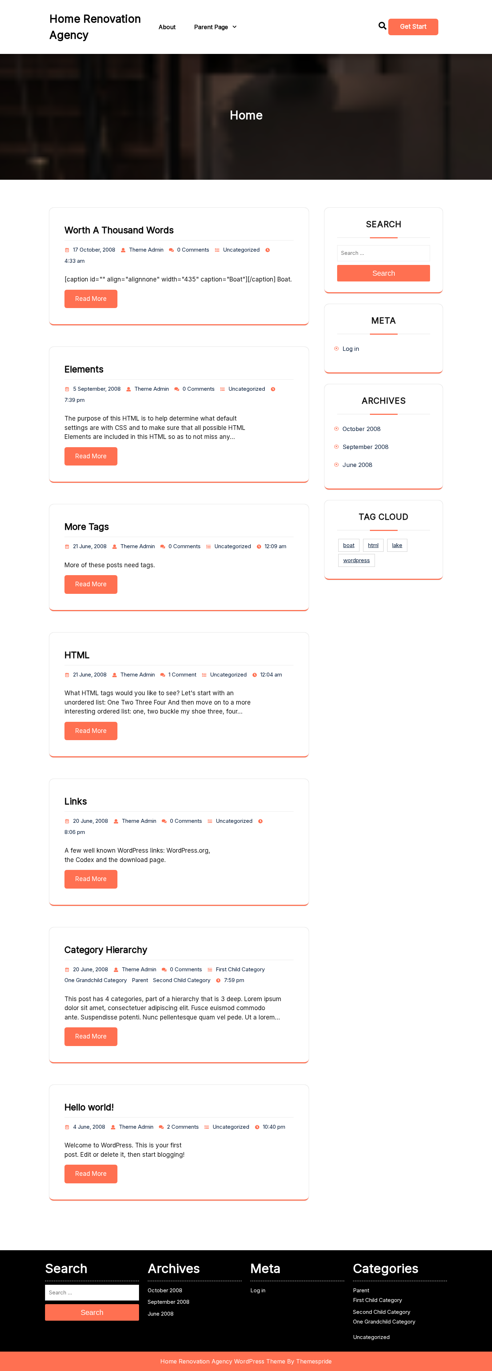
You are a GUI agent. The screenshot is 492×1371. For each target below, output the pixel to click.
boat (348, 545)
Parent (140, 980)
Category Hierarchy (105, 949)
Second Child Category (181, 980)
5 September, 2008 (97, 388)
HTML (77, 655)
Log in (351, 348)
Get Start (413, 26)
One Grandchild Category (95, 980)
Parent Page (211, 27)
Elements (83, 369)
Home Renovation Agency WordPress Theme (222, 1361)
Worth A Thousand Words (119, 230)
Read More (91, 298)
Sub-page (259, 47)
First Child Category (240, 969)
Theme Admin (146, 249)
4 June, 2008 (89, 1126)
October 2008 (362, 428)
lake (397, 545)
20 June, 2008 (90, 820)
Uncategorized (241, 249)
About (166, 27)
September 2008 (366, 446)
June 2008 (357, 464)
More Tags (86, 526)
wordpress (356, 560)
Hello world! (89, 1107)
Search (383, 273)
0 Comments (193, 249)
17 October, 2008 (94, 249)
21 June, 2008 (90, 546)
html (373, 545)
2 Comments (183, 1126)
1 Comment (182, 674)
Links (75, 801)
